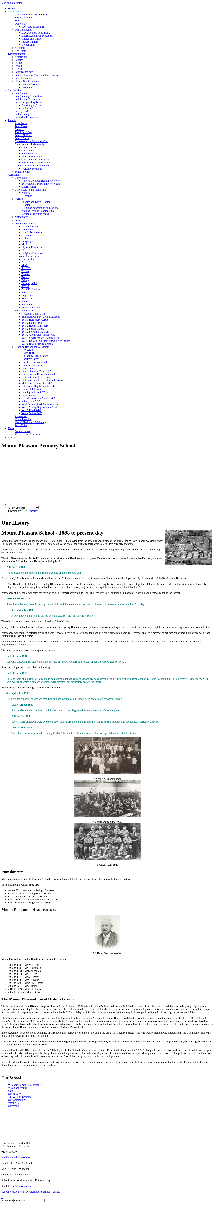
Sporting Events (30, 84)
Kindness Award (30, 153)
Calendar (19, 129)
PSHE (25, 250)
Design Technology (32, 232)
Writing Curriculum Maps (35, 213)
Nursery (26, 192)
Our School (14, 11)
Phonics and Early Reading (36, 201)
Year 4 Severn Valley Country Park (40, 337)
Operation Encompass (26, 117)
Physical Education (32, 247)
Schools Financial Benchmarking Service (36, 75)
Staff (17, 20)
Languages (27, 241)
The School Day (23, 132)
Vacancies (20, 47)
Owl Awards (28, 150)
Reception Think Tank (33, 313)
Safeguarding (15, 90)
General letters (22, 431)
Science (19, 220)
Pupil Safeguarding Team (28, 102)
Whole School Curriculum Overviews (42, 180)
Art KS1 (26, 262)
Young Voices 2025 (32, 413)
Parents (12, 120)
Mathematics (21, 216)
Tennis (25, 277)
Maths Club (28, 298)
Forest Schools (29, 368)
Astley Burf (28, 352)
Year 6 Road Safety (32, 410)
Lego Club (27, 295)
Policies (19, 59)
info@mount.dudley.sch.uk (15, 1157)
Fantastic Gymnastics (33, 365)
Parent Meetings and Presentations (33, 165)
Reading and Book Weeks (35, 392)
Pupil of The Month (32, 156)
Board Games (29, 292)
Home (11, 8)
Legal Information (21, 1186)
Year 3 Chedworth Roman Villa (38, 334)
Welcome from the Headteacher (31, 14)
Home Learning (23, 419)
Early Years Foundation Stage (30, 189)
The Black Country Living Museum (41, 316)
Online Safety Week (32, 389)
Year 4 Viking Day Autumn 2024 (39, 407)
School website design (13, 1191)
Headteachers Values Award (36, 162)
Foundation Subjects (25, 223)
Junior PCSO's (29, 108)
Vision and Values (24, 17)
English (19, 198)
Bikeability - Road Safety (35, 355)
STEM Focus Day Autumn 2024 (39, 398)
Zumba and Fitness (32, 307)
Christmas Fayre (30, 358)
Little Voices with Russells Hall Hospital (43, 380)
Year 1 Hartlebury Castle (35, 319)
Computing (27, 229)
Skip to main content (12, 2)
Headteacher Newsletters (28, 434)
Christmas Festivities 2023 (35, 361)
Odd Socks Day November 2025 (39, 386)
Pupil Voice (21, 425)
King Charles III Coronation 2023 (39, 374)
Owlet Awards (29, 147)
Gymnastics (28, 259)
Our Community (23, 29)
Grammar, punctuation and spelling (40, 207)
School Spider (22, 171)
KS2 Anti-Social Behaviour (36, 377)
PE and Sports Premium (27, 81)
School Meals (22, 138)
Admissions (21, 56)
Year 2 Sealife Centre (33, 328)
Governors (20, 50)
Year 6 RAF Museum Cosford (38, 343)
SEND (18, 62)
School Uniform (23, 135)
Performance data (24, 71)
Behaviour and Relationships (30, 144)
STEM (25, 286)
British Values (29, 186)
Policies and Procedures (27, 99)
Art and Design (30, 226)
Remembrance (29, 395)
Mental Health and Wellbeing (30, 422)
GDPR (18, 68)
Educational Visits (24, 310)
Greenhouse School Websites (44, 1191)
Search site (7, 1200)
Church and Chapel (32, 38)
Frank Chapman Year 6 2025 (37, 371)
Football (26, 274)
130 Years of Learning (33, 26)
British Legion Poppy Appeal (37, 35)
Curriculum (14, 174)
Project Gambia (30, 41)
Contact (12, 437)
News (11, 428)
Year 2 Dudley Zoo (32, 322)
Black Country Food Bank (36, 32)
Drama (25, 271)
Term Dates (21, 126)
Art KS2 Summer (31, 289)
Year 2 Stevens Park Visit (35, 331)
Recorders (27, 304)
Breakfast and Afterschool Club (31, 141)
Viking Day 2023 (31, 401)
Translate (33, 510)
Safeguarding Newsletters (28, 96)
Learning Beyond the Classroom (32, 346)
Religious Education (32, 253)
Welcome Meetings (32, 168)
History (25, 238)
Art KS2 (26, 268)
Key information (17, 53)
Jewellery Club (29, 283)
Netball (25, 301)
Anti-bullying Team (32, 105)
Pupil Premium (23, 78)
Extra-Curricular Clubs (27, 256)
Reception (27, 195)
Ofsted (18, 65)
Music (25, 244)
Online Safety (22, 114)
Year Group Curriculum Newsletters (41, 183)
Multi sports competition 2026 (37, 383)
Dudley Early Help (25, 111)
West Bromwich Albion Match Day (40, 404)
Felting (25, 280)
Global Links (28, 44)
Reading (26, 204)
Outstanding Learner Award (36, 159)
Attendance (21, 123)
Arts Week (27, 349)
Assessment (21, 416)
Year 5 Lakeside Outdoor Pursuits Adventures (46, 340)
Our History (21, 23)
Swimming (27, 87)
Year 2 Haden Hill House (35, 325)
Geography (27, 235)
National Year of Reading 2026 (38, 210)
